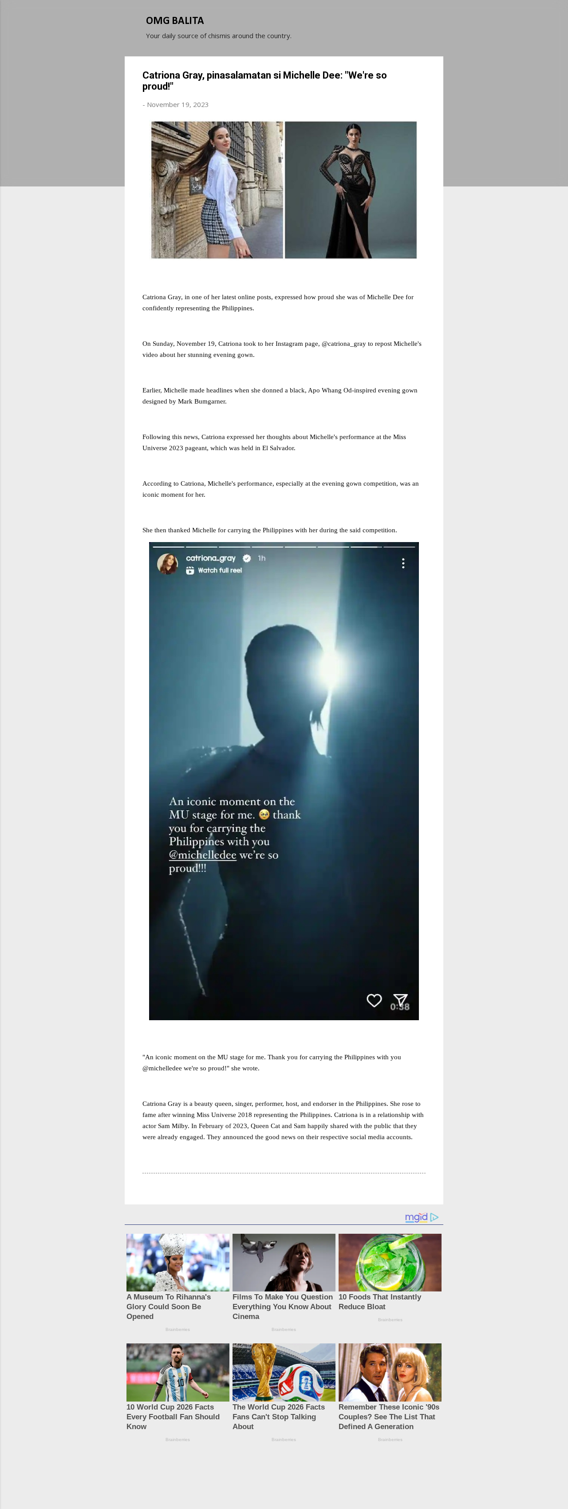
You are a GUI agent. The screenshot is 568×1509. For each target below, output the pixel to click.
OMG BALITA (175, 21)
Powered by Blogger (289, 1468)
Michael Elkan (305, 1486)
